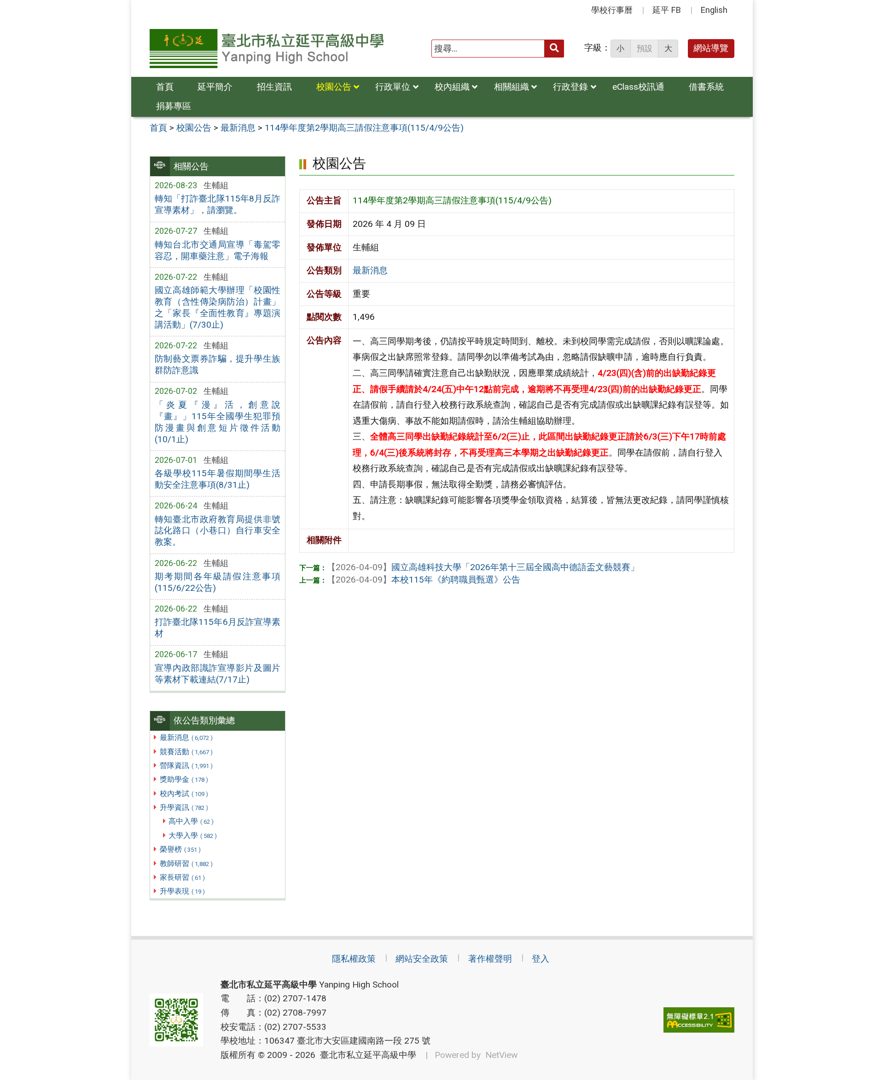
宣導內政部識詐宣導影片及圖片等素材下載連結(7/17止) (217, 674)
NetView (501, 1055)
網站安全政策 (421, 958)
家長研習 (182, 877)
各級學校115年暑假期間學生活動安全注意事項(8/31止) (217, 479)
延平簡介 (215, 86)
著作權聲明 (490, 958)
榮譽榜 (180, 849)
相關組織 (511, 86)
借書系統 (706, 86)
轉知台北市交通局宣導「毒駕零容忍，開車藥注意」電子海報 (217, 250)
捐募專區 (173, 106)
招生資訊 (274, 86)
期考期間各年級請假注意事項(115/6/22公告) (217, 582)
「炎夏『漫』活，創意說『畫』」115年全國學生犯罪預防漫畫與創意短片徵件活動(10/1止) (217, 422)
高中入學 (191, 821)
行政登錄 (570, 86)
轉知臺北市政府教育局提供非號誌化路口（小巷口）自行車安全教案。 (217, 531)
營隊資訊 (186, 765)
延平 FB (666, 10)
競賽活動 (186, 751)
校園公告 (333, 86)
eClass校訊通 (638, 86)
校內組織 (452, 86)
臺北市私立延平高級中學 (365, 1055)
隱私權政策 (354, 958)
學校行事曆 (612, 10)
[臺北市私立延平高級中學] (267, 48)
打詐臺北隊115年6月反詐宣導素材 (217, 628)
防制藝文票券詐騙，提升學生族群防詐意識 (217, 364)
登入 (540, 958)
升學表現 (182, 891)
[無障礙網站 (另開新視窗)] (698, 1020)
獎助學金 (184, 779)
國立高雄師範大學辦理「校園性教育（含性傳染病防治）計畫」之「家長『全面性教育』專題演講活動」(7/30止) (217, 307)
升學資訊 (184, 807)
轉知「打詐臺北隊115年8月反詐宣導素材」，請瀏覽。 (217, 204)
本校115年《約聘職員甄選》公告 (423, 579)
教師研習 (186, 863)
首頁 (165, 86)
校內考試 (184, 793)
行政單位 (392, 86)
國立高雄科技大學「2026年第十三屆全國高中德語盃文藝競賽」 (483, 567)
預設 (644, 48)
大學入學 (193, 835)
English (714, 10)
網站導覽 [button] (710, 48)
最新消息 (186, 737)
